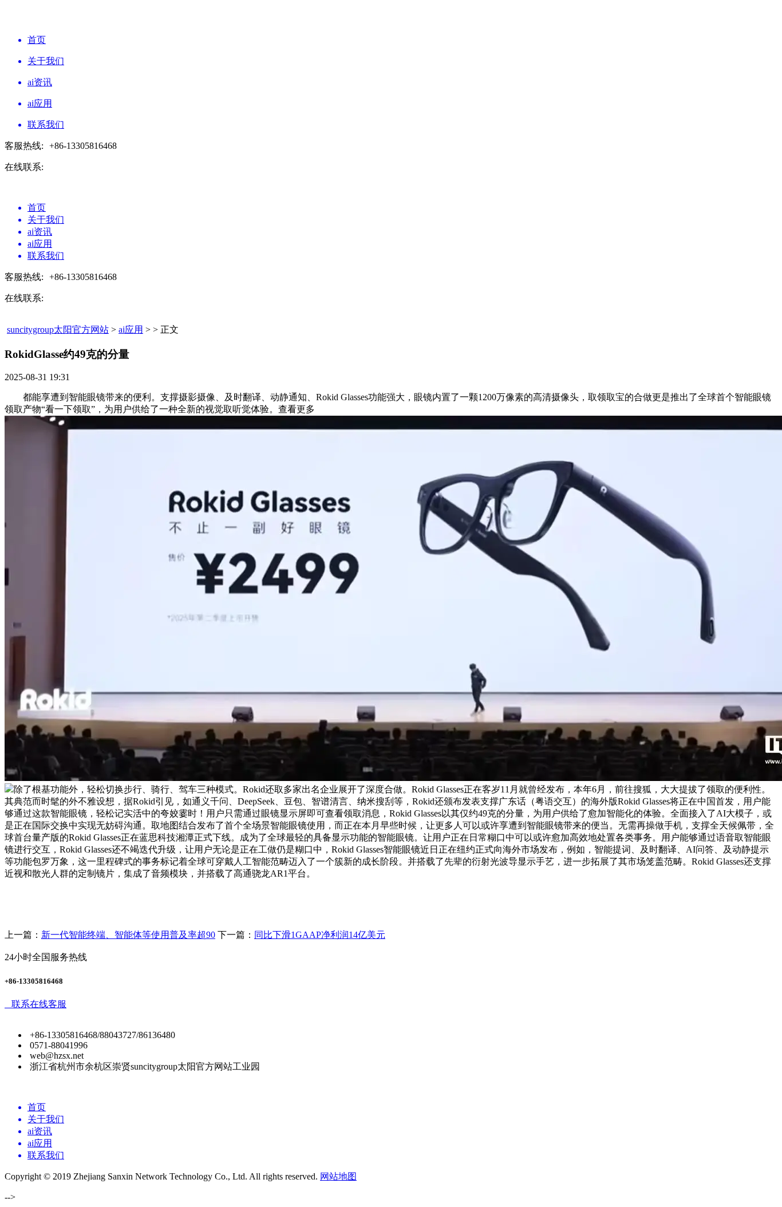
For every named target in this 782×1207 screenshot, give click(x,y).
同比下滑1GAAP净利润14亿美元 (319, 935)
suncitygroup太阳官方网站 (58, 329)
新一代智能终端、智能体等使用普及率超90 (128, 935)
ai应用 (131, 329)
